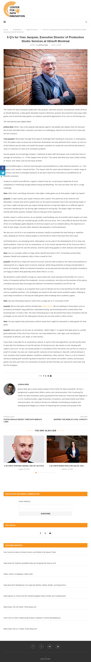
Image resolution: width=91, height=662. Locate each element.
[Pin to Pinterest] (48, 376)
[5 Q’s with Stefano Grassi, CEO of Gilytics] (24, 449)
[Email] (58, 646)
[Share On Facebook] (2, 168)
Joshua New (43, 45)
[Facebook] (33, 646)
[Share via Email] (51, 376)
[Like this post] (41, 376)
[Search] (86, 21)
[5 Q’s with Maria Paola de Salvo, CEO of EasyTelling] (67, 449)
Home (6, 30)
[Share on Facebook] (43, 376)
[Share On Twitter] (2, 172)
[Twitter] (41, 646)
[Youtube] (50, 646)
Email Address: (25, 501)
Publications (17, 30)
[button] (7, 454)
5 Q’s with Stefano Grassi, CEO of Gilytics (24, 466)
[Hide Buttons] (1, 176)
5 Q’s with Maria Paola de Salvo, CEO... (67, 466)
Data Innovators (32, 30)
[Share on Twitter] (46, 376)
